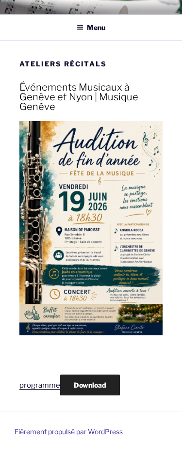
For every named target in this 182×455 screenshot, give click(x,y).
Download (90, 385)
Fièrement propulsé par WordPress (69, 431)
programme (39, 385)
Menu (96, 27)
